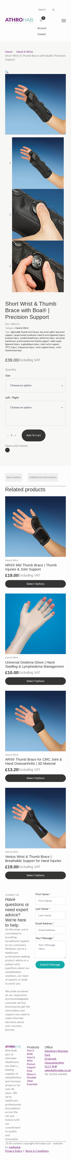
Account (41, 28)
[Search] (53, 9)
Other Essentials (32, 1083)
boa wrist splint (47, 332)
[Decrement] (8, 435)
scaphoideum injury (30, 344)
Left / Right (12, 397)
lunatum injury (12, 338)
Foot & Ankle (30, 1052)
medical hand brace (29, 338)
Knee (29, 1071)
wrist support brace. (45, 347)
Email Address (45, 923)
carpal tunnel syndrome (25, 335)
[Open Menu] (64, 21)
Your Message (45, 938)
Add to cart (33, 435)
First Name (43, 894)
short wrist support (49, 344)
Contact (41, 34)
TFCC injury (11, 347)
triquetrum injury (26, 347)
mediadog (15, 1147)
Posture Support (31, 1066)
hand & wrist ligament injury (51, 335)
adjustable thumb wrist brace (25, 332)
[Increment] (15, 435)
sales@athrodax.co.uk (58, 1070)
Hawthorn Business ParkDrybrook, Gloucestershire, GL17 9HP (56, 1059)
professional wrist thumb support (33, 341)
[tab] (13, 477)
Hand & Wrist (24, 51)
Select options (35, 583)
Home (8, 51)
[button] (7, 72)
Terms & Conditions (37, 1151)
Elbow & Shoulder (31, 1076)
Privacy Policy (13, 1151)
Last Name (43, 909)
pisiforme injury (47, 338)
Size (7, 375)
